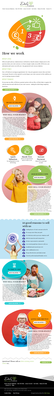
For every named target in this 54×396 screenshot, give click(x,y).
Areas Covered (26, 8)
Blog (13, 385)
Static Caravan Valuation (8, 8)
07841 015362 (24, 361)
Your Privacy (16, 393)
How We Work (18, 8)
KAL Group (47, 393)
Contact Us (49, 8)
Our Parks (34, 8)
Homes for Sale (41, 8)
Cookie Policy (7, 393)
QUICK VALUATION (10, 89)
